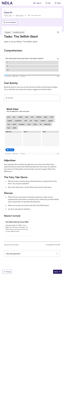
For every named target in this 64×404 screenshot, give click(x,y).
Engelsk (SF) (8, 12)
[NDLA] (7, 3)
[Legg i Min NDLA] (58, 32)
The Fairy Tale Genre (15, 177)
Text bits (10, 98)
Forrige (8, 272)
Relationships (19, 15)
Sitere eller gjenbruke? (13, 254)
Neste (56, 272)
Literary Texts (8, 15)
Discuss (8, 192)
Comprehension (13, 50)
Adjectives (10, 160)
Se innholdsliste (11, 22)
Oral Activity (11, 82)
